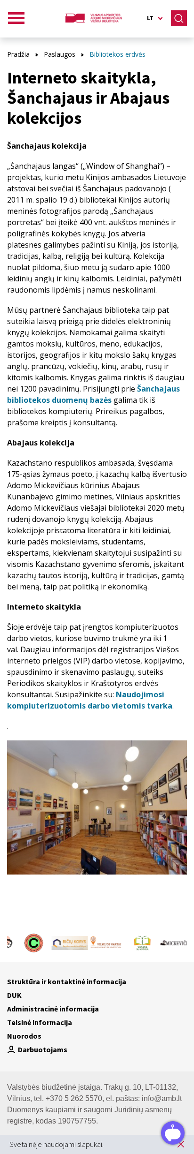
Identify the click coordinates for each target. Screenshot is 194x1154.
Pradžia (18, 54)
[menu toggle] (16, 18)
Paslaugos (59, 54)
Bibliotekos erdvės (117, 54)
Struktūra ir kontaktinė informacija (66, 981)
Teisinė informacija (39, 1022)
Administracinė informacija (53, 1008)
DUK (14, 995)
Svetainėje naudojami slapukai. (56, 1144)
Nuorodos (24, 1036)
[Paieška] (179, 18)
